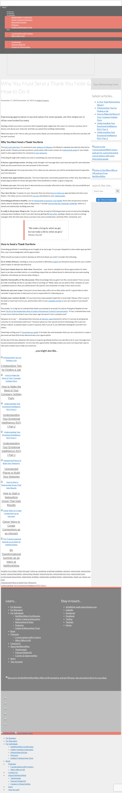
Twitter (69, 619)
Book (8, 29)
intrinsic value (47, 319)
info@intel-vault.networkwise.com (81, 607)
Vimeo (69, 625)
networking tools (78, 574)
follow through (23, 571)
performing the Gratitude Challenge (62, 203)
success (36, 196)
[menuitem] (11, 764)
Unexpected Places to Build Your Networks (18, 582)
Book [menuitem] (8, 761)
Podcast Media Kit (18, 45)
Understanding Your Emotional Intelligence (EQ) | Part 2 (107, 126)
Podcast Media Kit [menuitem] (18, 781)
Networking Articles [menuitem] (18, 752)
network (66, 571)
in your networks (40, 153)
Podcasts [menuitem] (14, 755)
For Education (10, 13)
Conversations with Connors (22, 33)
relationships (60, 196)
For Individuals (16, 613)
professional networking (11, 577)
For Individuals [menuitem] (12, 744)
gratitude (42, 571)
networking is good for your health (48, 200)
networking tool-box (61, 574)
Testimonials (16, 42)
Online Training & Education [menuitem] (21, 749)
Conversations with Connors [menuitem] (21, 767)
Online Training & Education (22, 20)
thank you (78, 577)
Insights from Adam (9, 571)
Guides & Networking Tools (22, 27)
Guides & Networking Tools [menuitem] (21, 758)
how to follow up (57, 193)
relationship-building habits (50, 577)
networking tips (46, 574)
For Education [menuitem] (11, 741)
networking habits (14, 574)
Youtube (69, 622)
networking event (70, 150)
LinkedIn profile (54, 301)
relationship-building (30, 577)
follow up (34, 571)
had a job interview (12, 147)
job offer (53, 214)
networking (75, 571)
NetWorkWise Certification (22, 17)
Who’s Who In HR (18, 36)
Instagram (70, 613)
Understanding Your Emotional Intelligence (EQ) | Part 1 (23, 585)
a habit (55, 261)
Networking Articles (19, 22)
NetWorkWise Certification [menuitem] (21, 747)
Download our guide (30, 332)
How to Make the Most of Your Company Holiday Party (108, 117)
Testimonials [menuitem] (15, 778)
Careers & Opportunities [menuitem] (20, 784)
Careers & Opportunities (21, 47)
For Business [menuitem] (11, 738)
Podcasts (15, 25)
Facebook (70, 616)
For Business (10, 11)
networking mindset (31, 574)
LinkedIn (69, 610)
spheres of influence (45, 147)
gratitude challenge (55, 571)
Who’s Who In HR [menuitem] (17, 769)
